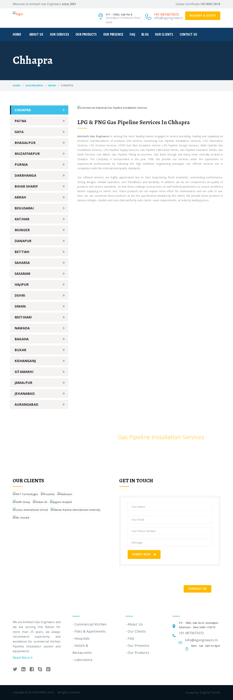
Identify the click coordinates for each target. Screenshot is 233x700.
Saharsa (22, 262)
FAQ (132, 34)
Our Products (86, 34)
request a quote (202, 15)
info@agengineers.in (170, 18)
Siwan (20, 306)
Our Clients (164, 34)
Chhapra (23, 110)
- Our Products (137, 652)
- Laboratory (82, 659)
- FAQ (130, 638)
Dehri (20, 295)
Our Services (59, 34)
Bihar (52, 85)
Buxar (20, 350)
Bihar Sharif (26, 186)
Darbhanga (25, 175)
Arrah (20, 197)
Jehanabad (25, 393)
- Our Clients (136, 631)
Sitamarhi (24, 372)
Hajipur (22, 284)
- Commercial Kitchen (89, 624)
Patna (20, 121)
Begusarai (24, 208)
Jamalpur (23, 382)
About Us (36, 34)
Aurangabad (26, 404)
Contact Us (188, 34)
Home (17, 34)
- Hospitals (81, 638)
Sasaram (22, 273)
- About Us (134, 624)
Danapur (23, 241)
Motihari (23, 317)
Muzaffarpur (27, 153)
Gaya (19, 132)
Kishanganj (25, 361)
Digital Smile (210, 692)
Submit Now (141, 554)
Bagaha (22, 339)
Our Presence (113, 34)
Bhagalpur (25, 143)
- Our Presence (137, 645)
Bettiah (22, 252)
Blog (145, 34)
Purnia (21, 164)
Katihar (22, 219)
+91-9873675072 (166, 14)
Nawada (22, 328)
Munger (22, 230)
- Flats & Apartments (89, 631)
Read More (22, 657)
